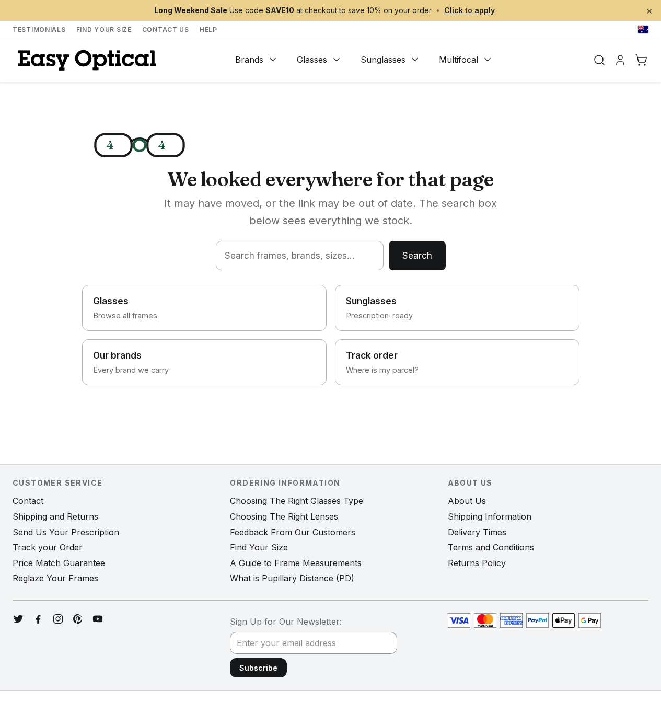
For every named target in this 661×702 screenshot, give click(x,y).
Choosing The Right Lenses (284, 516)
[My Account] (620, 60)
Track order (382, 362)
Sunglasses (383, 59)
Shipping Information (489, 516)
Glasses (312, 59)
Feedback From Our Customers (292, 532)
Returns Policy (477, 563)
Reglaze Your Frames (55, 578)
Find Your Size (104, 29)
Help (208, 29)
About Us (467, 501)
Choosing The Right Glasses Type (296, 501)
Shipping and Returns (55, 516)
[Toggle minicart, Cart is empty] (641, 60)
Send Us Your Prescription (66, 532)
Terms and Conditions (491, 547)
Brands (249, 59)
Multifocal (458, 59)
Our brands (131, 362)
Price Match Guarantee (59, 563)
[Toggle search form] (599, 60)
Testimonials (39, 29)
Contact (28, 501)
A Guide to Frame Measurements (296, 563)
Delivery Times (477, 532)
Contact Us (165, 29)
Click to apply (469, 10)
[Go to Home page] (86, 60)
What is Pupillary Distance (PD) (292, 578)
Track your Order (48, 547)
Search (417, 255)
